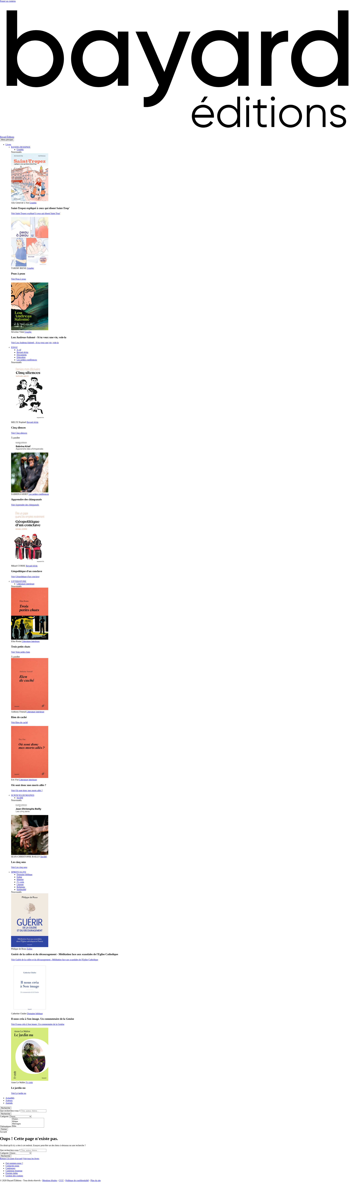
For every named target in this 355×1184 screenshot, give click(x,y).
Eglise (19, 877)
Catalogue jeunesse (14, 1171)
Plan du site (96, 1180)
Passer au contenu (8, 1)
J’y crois (20, 882)
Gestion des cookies (14, 1176)
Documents (22, 355)
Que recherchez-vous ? (10, 1111)
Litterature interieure (25, 584)
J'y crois (29, 1082)
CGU (61, 1180)
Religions (21, 887)
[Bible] (28, 1126)
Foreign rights (12, 1173)
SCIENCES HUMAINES (22, 795)
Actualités (10, 1098)
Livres (8, 144)
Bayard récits (22, 352)
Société (20, 798)
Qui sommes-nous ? (14, 1163)
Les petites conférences (27, 360)
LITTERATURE (18, 581)
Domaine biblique (24, 874)
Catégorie (4, 1116)
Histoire (20, 879)
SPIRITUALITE (18, 872)
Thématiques (5, 1126)
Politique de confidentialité (77, 1180)
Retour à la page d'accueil (11, 1158)
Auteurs (9, 1100)
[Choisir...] (28, 1119)
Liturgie (20, 884)
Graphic (20, 149)
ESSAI (14, 347)
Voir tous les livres (31, 1158)
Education (21, 357)
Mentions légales (49, 1180)
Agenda (9, 1103)
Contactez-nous (12, 1166)
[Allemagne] (28, 1124)
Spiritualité (21, 889)
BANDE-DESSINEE (20, 147)
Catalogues (10, 1168)
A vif (19, 350)
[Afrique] (28, 1121)
